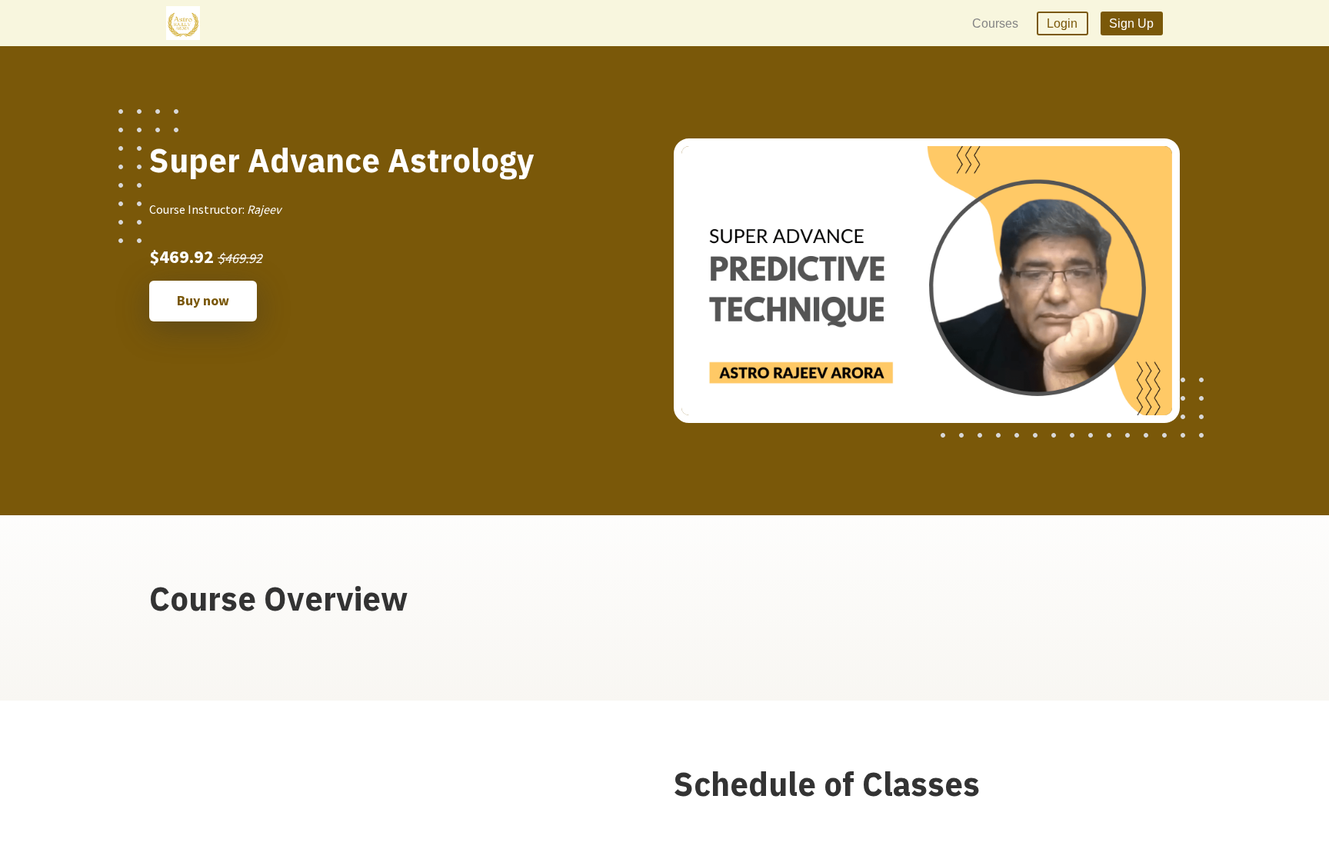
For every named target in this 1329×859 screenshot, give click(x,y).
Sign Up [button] (1131, 23)
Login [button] (1062, 23)
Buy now (203, 300)
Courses (995, 23)
